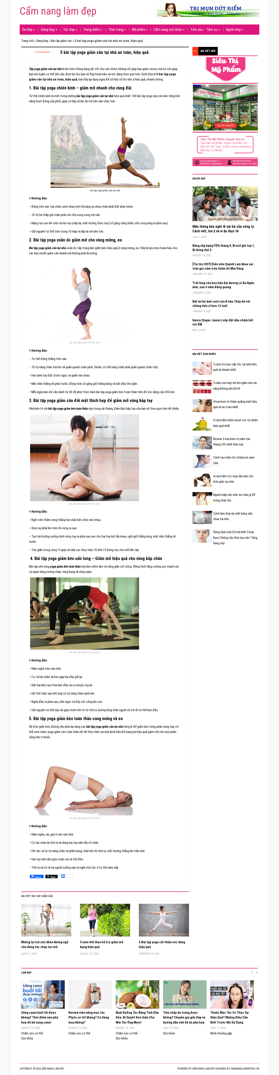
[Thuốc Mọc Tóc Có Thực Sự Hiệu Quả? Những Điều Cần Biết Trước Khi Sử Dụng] (231, 994)
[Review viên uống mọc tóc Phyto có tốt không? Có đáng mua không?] (89, 994)
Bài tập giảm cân (61, 41)
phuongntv (43, 52)
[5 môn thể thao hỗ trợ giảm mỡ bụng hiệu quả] (105, 922)
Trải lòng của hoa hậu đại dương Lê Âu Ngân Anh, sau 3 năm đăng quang (223, 285)
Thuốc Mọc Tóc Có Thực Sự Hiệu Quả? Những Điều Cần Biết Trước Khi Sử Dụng (229, 1017)
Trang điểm (92, 29)
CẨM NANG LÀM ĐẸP (203, 1068)
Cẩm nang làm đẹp (58, 11)
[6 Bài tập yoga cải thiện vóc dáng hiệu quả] (164, 922)
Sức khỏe (27, 1038)
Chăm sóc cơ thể (32, 1033)
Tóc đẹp (70, 29)
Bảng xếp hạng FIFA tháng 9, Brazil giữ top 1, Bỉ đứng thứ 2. (223, 248)
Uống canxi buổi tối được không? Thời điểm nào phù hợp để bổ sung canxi (39, 1017)
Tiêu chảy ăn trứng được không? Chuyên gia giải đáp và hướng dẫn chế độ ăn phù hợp (184, 1017)
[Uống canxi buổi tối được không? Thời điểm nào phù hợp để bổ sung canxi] (42, 994)
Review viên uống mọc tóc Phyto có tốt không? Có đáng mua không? (88, 1017)
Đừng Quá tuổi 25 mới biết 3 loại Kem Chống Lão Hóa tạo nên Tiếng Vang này (235, 537)
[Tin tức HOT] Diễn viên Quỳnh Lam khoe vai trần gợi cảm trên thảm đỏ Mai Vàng (222, 266)
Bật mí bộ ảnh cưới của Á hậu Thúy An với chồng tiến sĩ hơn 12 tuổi (221, 304)
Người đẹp (234, 29)
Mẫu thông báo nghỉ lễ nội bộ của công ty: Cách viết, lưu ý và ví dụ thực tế (223, 228)
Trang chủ (27, 41)
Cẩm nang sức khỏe (168, 29)
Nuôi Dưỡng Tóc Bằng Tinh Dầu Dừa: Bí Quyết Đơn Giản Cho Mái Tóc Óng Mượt (137, 1017)
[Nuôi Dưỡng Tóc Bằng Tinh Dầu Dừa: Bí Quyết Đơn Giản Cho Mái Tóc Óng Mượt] (137, 994)
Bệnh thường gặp (221, 1033)
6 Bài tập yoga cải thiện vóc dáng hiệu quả (162, 944)
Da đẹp (28, 29)
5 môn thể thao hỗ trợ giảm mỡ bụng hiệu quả (101, 944)
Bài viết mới (208, 51)
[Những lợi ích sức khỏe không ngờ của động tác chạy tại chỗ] (46, 922)
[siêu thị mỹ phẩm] (225, 111)
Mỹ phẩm (140, 29)
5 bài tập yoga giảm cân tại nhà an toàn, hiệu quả (104, 52)
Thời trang (117, 29)
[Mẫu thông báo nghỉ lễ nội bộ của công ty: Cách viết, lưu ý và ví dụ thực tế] (225, 205)
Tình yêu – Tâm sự (205, 29)
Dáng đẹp (49, 29)
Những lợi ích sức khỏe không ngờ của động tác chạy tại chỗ (44, 944)
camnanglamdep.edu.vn (245, 1068)
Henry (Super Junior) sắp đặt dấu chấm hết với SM (222, 322)
